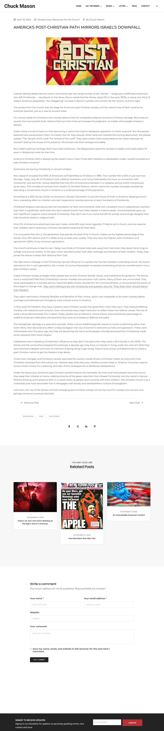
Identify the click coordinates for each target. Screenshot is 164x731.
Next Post (134, 402)
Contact (145, 6)
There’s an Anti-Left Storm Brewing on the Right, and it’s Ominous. (35, 522)
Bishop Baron (28, 416)
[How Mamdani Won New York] (82, 505)
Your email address (95, 598)
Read (134, 6)
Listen (122, 6)
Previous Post (31, 402)
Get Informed (92, 6)
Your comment (38, 626)
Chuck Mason (97, 19)
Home (78, 6)
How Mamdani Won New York (82, 538)
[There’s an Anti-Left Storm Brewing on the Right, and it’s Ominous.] (35, 497)
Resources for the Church (66, 19)
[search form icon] (157, 6)
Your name (37, 598)
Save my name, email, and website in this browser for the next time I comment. (71, 650)
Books (109, 6)
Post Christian (54, 416)
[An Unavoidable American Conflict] (128, 494)
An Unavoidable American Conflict (129, 515)
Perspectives (44, 19)
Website (34, 612)
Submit (132, 722)
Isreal (41, 416)
